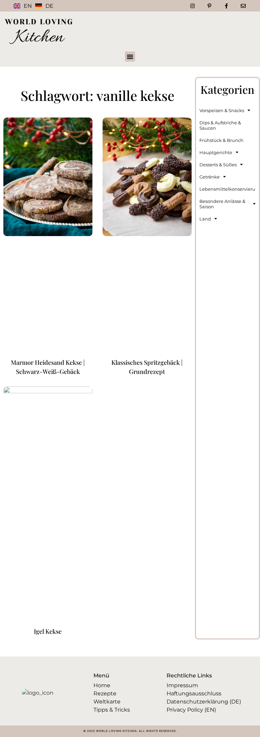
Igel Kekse (48, 631)
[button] (130, 56)
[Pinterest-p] (209, 6)
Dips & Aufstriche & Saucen (220, 125)
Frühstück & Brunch (221, 140)
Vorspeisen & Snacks (221, 110)
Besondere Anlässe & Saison (222, 203)
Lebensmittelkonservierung (227, 189)
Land (205, 219)
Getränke (209, 177)
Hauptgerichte (215, 152)
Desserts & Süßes (218, 164)
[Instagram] (192, 6)
